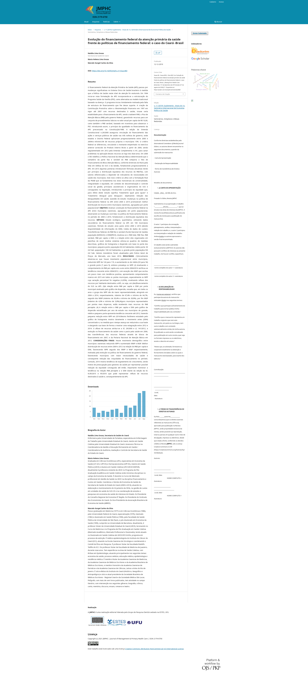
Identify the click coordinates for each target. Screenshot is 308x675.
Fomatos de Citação (163, 94)
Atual (86, 22)
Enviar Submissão (200, 33)
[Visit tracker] (192, 101)
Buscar (219, 22)
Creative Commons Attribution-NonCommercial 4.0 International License (154, 649)
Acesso (221, 2)
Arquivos (95, 22)
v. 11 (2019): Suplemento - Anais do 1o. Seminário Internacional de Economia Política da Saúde (137, 30)
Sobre (116, 22)
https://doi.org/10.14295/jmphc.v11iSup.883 (109, 71)
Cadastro (213, 2)
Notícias (106, 22)
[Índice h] (200, 60)
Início (90, 30)
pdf (158, 53)
